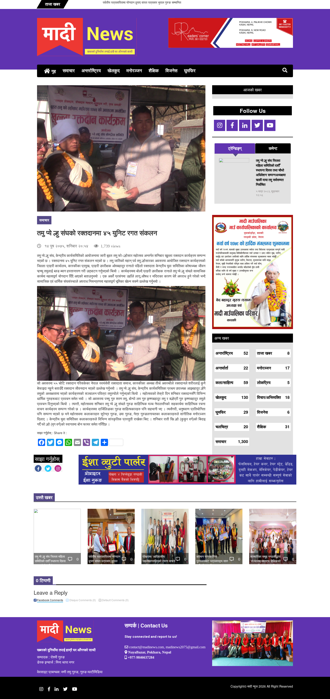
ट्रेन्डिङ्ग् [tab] (235, 148)
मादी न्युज (252, 686)
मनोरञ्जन (134, 70)
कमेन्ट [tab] (273, 148)
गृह (53, 71)
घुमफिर (190, 70)
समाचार (69, 70)
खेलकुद (114, 70)
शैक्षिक (154, 70)
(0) (82, 600)
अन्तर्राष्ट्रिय (91, 70)
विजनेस (171, 70)
